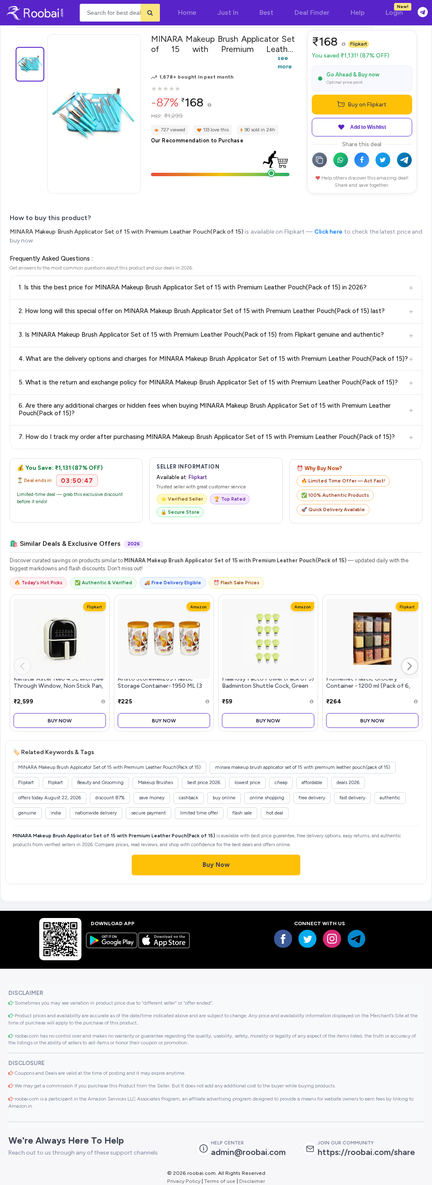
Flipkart (358, 44)
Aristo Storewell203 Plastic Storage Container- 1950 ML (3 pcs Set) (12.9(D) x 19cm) (160, 686)
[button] (409, 666)
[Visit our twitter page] (307, 939)
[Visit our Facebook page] (283, 939)
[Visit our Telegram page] (356, 939)
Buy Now (60, 720)
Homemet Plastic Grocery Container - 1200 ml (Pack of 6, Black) (368, 686)
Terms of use (219, 1181)
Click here (328, 231)
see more (285, 62)
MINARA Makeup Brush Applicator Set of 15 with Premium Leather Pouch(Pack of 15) (126, 231)
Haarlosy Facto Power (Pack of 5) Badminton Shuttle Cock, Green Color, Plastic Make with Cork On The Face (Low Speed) (268, 689)
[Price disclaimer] (209, 105)
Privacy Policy (183, 1181)
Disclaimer (252, 1181)
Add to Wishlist (368, 127)
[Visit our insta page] (332, 939)
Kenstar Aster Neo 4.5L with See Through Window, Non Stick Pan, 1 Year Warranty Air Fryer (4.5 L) (58, 686)
